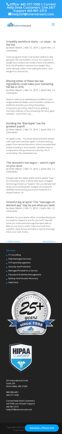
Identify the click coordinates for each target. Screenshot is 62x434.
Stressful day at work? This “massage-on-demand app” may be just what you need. (31, 203)
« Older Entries (13, 241)
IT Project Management (19, 262)
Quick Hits (46, 47)
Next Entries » (49, 241)
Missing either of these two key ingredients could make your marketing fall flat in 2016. (29, 84)
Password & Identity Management (24, 274)
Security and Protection (19, 266)
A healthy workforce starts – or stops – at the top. (31, 43)
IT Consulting (14, 254)
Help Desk (13, 282)
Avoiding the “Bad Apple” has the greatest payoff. (25, 125)
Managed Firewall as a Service (23, 270)
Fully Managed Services (19, 258)
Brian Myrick (15, 47)
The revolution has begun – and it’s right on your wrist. (30, 164)
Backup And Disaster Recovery (23, 278)
